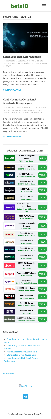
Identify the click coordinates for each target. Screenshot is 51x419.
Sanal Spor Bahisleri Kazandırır (22, 56)
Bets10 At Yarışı (10, 63)
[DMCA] (25, 386)
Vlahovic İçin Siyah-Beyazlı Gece (21, 354)
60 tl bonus (41, 107)
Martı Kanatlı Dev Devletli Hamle (22, 351)
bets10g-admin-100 (26, 61)
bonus (13, 112)
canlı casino (22, 112)
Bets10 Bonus (35, 63)
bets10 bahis (23, 63)
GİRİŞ (43, 158)
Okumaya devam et (12, 90)
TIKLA (42, 167)
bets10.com (8, 373)
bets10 (40, 61)
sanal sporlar (35, 112)
